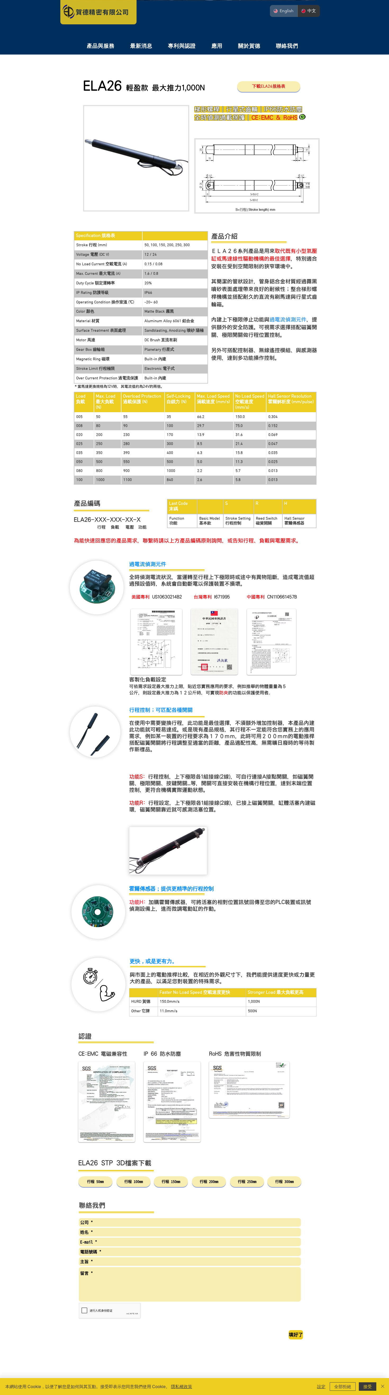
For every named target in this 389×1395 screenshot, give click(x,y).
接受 (367, 1386)
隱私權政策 (181, 1386)
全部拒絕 (342, 1386)
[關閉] (382, 1386)
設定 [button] (321, 1386)
